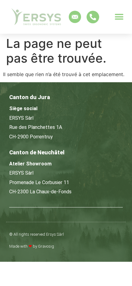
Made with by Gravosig (31, 246)
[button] (119, 17)
